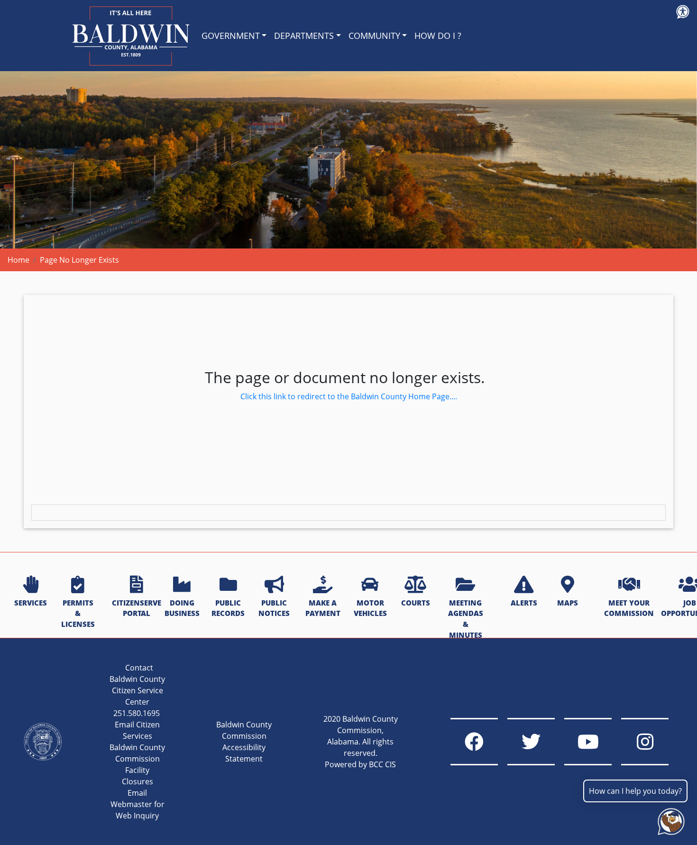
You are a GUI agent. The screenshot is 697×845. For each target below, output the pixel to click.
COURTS (415, 602)
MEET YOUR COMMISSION (629, 608)
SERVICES (30, 602)
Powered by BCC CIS (360, 764)
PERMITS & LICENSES (78, 613)
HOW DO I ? (437, 35)
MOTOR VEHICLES (370, 608)
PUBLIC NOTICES (274, 608)
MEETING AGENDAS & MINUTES (465, 619)
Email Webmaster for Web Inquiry (137, 804)
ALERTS (524, 602)
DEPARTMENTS (304, 35)
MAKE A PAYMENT (322, 608)
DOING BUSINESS (182, 608)
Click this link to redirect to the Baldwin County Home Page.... (348, 396)
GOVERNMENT (231, 35)
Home (18, 260)
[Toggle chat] (669, 820)
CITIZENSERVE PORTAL (136, 608)
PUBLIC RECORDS (228, 608)
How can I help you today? (635, 791)
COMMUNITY (374, 35)
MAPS (567, 602)
